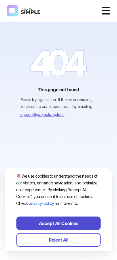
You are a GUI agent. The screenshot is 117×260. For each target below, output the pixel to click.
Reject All (58, 240)
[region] (58, 209)
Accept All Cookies (58, 223)
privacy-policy (41, 203)
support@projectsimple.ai (42, 114)
